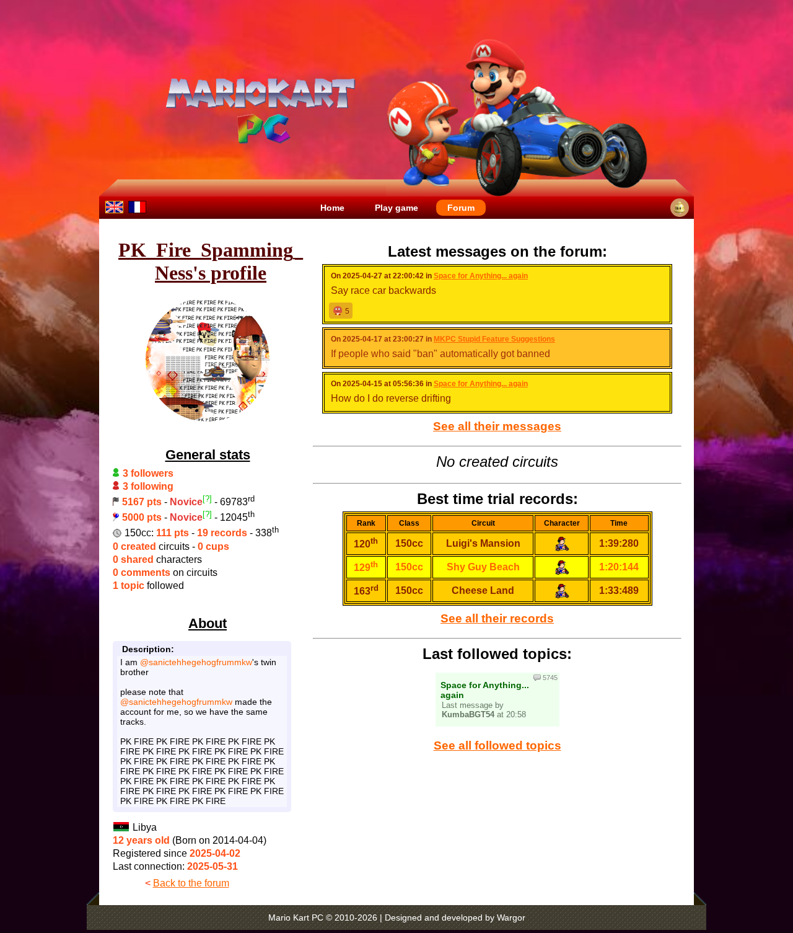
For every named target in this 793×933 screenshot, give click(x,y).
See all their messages (497, 426)
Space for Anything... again (481, 276)
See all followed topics (497, 745)
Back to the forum (191, 883)
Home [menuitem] (332, 208)
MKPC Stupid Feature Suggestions (494, 339)
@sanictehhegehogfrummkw (196, 662)
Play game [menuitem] (396, 208)
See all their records (497, 618)
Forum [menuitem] (461, 208)
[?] (207, 498)
